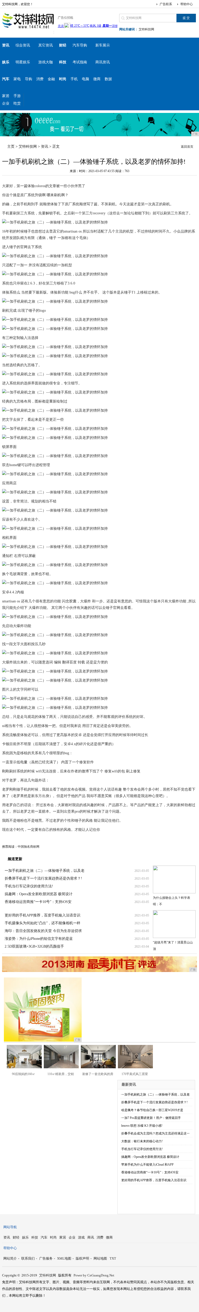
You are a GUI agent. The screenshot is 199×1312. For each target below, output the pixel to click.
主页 (11, 146)
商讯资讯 (102, 62)
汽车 (44, 1237)
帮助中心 (186, 4)
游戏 (81, 1237)
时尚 (53, 1237)
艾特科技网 (146, 29)
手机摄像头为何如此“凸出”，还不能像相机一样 (42, 923)
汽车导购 (80, 45)
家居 (5, 96)
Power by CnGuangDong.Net (94, 1275)
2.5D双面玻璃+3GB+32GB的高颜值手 (34, 946)
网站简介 (10, 1258)
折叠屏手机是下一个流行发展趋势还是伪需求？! (43, 878)
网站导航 (10, 1227)
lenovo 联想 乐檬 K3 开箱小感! (141, 1125)
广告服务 (46, 1258)
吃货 (17, 103)
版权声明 (82, 1258)
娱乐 (25, 1237)
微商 (97, 79)
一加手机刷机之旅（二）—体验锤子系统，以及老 (44, 871)
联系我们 (28, 1258)
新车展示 (102, 45)
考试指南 (80, 62)
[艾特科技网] (28, 29)
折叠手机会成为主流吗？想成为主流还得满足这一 (155, 1133)
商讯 (90, 1237)
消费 (40, 79)
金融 (51, 79)
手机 (74, 79)
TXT (113, 1258)
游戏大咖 (45, 62)
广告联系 (166, 4)
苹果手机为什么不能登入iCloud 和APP (147, 1164)
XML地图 (64, 1258)
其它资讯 (45, 45)
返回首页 (187, 146)
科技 (34, 1237)
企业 (5, 103)
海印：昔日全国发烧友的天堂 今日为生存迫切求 (43, 931)
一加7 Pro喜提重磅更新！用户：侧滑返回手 (151, 1118)
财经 (16, 1237)
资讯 (44, 146)
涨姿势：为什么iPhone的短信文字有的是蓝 (39, 939)
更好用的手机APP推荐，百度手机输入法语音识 (42, 915)
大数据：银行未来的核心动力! (142, 1141)
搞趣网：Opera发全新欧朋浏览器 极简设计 (39, 894)
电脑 (85, 79)
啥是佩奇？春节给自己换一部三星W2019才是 (152, 1110)
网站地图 (100, 1258)
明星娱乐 (23, 62)
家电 (17, 79)
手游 (17, 96)
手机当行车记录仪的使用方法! (29, 886)
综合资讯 (23, 45)
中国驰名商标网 (28, 846)
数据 (108, 79)
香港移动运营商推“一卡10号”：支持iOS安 (38, 902)
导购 (28, 79)
